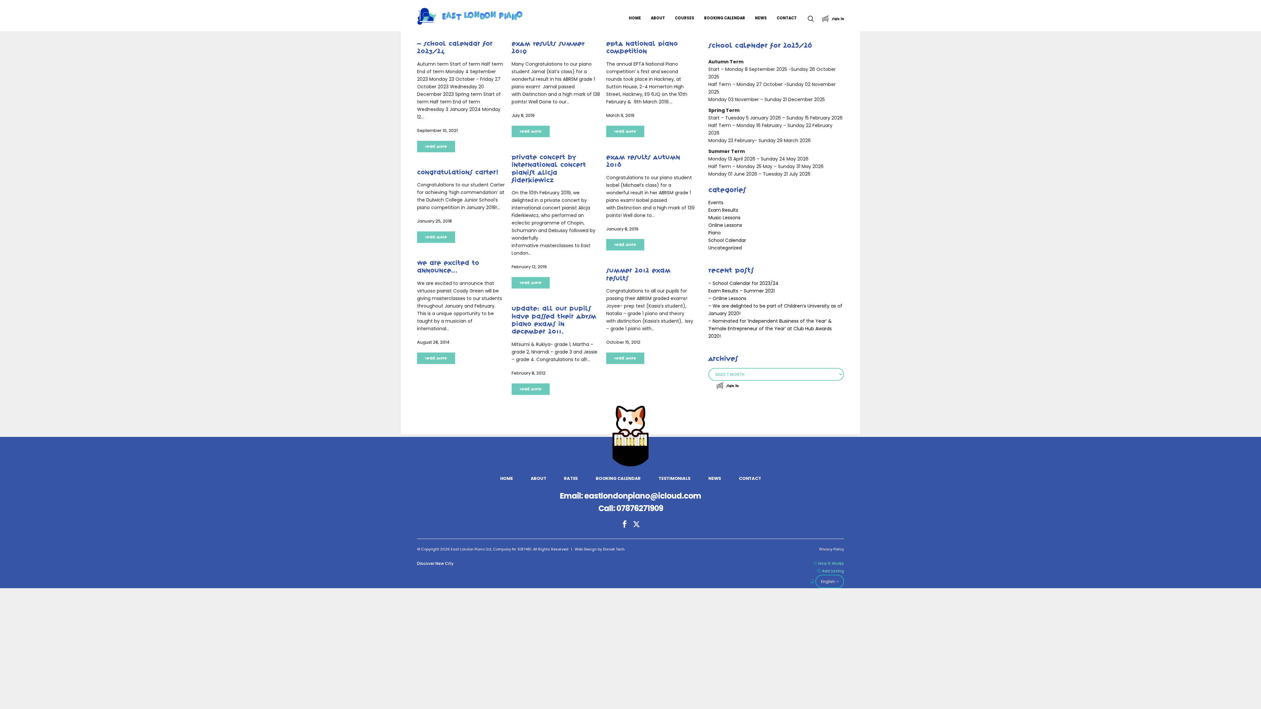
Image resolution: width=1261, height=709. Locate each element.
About (538, 478)
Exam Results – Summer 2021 (741, 291)
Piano (714, 232)
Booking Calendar (618, 478)
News (714, 478)
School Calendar (727, 240)
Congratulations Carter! (457, 172)
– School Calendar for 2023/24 (743, 283)
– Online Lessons (727, 298)
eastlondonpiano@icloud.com (642, 495)
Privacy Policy (831, 549)
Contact (750, 478)
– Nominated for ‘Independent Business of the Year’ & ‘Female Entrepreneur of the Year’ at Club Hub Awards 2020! (770, 328)
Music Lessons (724, 217)
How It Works (831, 563)
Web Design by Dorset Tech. (600, 549)
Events (715, 202)
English (828, 581)
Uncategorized (725, 248)
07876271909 (639, 508)
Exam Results (723, 210)
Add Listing (833, 571)
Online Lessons (725, 225)
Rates (571, 478)
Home (506, 478)
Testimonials (674, 478)
